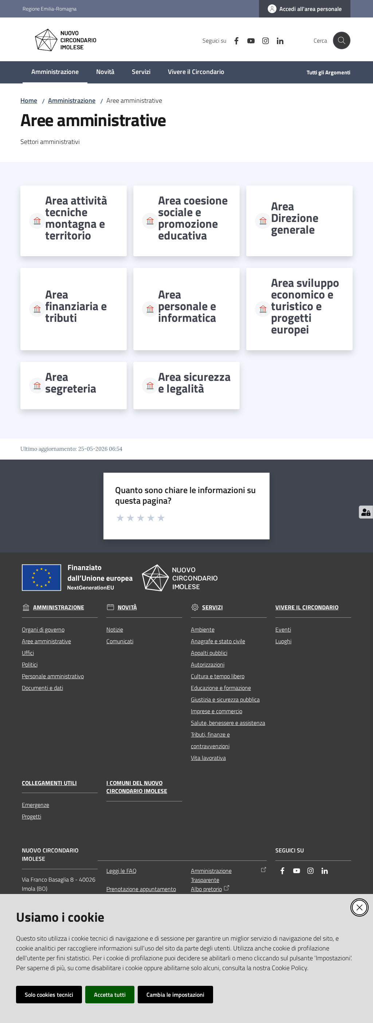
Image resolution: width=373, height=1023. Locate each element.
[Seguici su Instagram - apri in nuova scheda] (262, 40)
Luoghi (283, 641)
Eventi (283, 629)
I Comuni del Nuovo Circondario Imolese (136, 787)
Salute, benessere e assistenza (228, 722)
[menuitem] (55, 72)
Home (28, 100)
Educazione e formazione (221, 687)
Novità (127, 607)
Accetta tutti (110, 994)
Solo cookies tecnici (49, 994)
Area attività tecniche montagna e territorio (76, 217)
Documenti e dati (42, 687)
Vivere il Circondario (306, 607)
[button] (341, 40)
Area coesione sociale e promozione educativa (193, 217)
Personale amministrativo (53, 676)
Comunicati (119, 641)
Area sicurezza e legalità (194, 382)
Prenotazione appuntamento (141, 889)
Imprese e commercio (216, 711)
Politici (30, 664)
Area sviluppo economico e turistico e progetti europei (305, 306)
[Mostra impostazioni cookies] (366, 512)
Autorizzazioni (207, 664)
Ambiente (203, 629)
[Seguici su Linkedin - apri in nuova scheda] (277, 40)
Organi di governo (43, 629)
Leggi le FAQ (121, 870)
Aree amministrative (46, 641)
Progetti (31, 816)
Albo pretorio (206, 889)
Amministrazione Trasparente (211, 875)
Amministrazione (71, 100)
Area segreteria (70, 382)
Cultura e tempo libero (217, 676)
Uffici (28, 652)
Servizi (212, 607)
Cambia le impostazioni (175, 994)
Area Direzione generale (294, 217)
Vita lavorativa (208, 757)
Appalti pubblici (209, 652)
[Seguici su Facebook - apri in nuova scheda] (233, 40)
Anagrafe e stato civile (218, 641)
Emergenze (35, 804)
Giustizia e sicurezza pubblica (225, 699)
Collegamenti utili (49, 783)
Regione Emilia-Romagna (49, 8)
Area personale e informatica (187, 305)
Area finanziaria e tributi (76, 305)
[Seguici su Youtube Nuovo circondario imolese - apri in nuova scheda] (248, 40)
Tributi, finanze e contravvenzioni (210, 740)
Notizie (114, 629)
